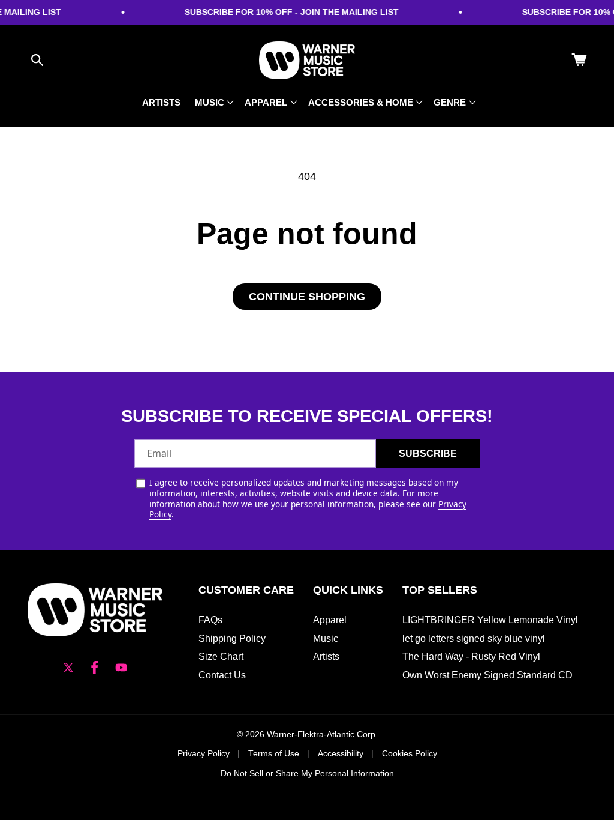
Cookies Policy (409, 753)
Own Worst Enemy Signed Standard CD (487, 675)
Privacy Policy (203, 753)
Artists (326, 656)
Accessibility (340, 753)
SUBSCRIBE (428, 453)
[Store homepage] (95, 609)
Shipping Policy (232, 638)
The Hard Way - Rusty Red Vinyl (471, 656)
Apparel (330, 620)
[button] (37, 60)
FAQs (210, 620)
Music (325, 638)
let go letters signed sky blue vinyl (473, 638)
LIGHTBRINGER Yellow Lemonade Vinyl (490, 620)
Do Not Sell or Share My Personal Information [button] (307, 773)
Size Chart (220, 656)
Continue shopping (307, 297)
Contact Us (222, 675)
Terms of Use (273, 753)
